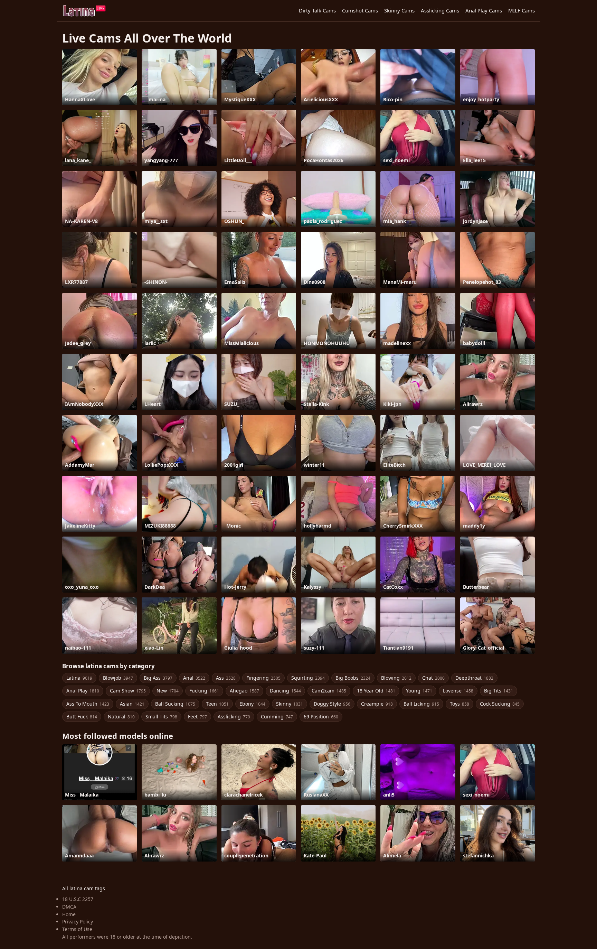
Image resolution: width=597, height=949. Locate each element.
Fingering (263, 677)
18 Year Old (376, 690)
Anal (194, 677)
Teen (217, 703)
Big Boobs (352, 677)
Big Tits (498, 690)
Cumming (277, 716)
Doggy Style (332, 703)
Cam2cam (329, 690)
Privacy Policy (77, 921)
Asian (132, 703)
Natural (121, 716)
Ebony (252, 703)
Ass (226, 677)
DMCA (69, 906)
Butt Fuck (81, 716)
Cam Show (128, 690)
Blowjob (118, 677)
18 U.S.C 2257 (77, 899)
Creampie (377, 703)
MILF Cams (521, 10)
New (168, 690)
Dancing (285, 690)
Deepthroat (474, 677)
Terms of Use (77, 929)
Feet (197, 716)
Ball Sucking (175, 703)
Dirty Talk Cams (317, 10)
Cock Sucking (500, 703)
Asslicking (234, 716)
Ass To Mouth (87, 703)
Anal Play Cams (483, 10)
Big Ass (158, 677)
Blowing (396, 677)
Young (419, 690)
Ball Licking (421, 703)
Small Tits (161, 716)
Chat (433, 677)
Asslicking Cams (440, 10)
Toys (459, 703)
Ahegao (244, 690)
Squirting (308, 677)
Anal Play (82, 690)
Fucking (204, 690)
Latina (79, 677)
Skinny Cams (399, 10)
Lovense (458, 690)
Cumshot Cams (360, 10)
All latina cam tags (83, 888)
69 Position (321, 716)
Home (69, 914)
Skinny (289, 703)
